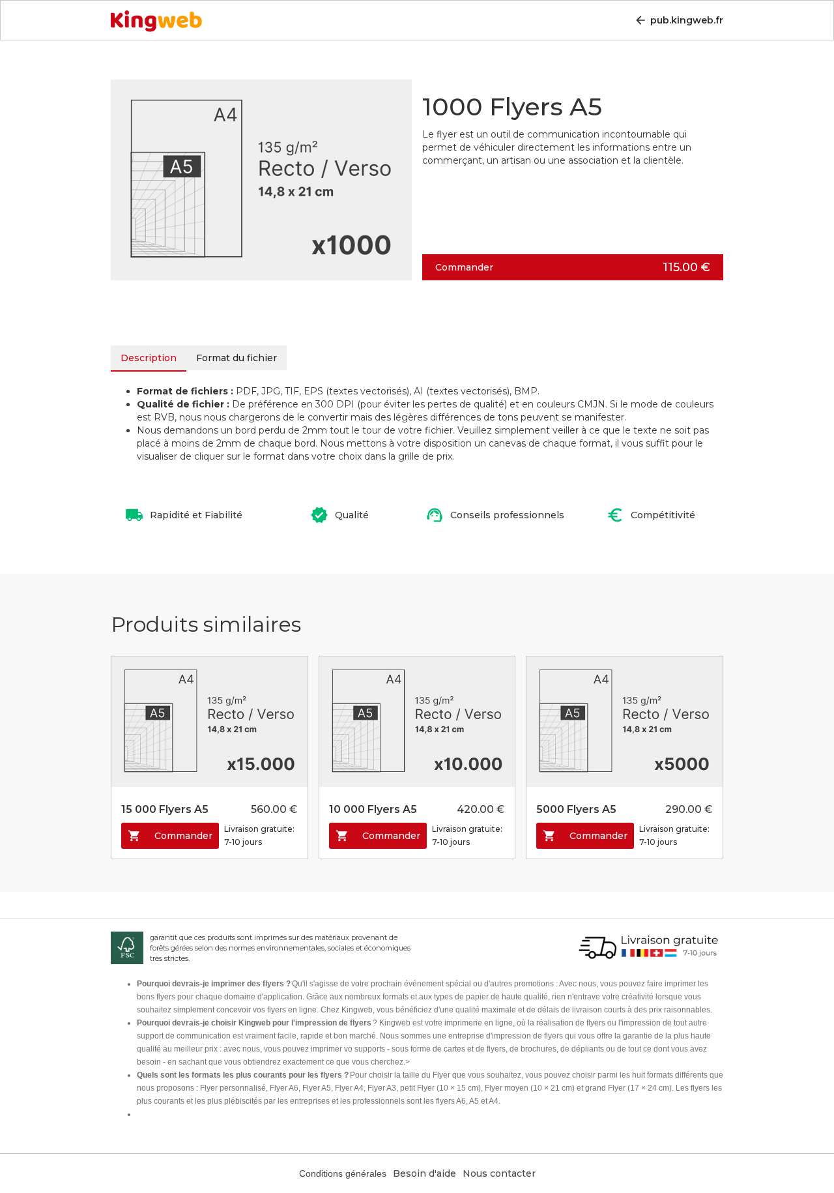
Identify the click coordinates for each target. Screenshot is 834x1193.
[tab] (148, 359)
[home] (156, 18)
